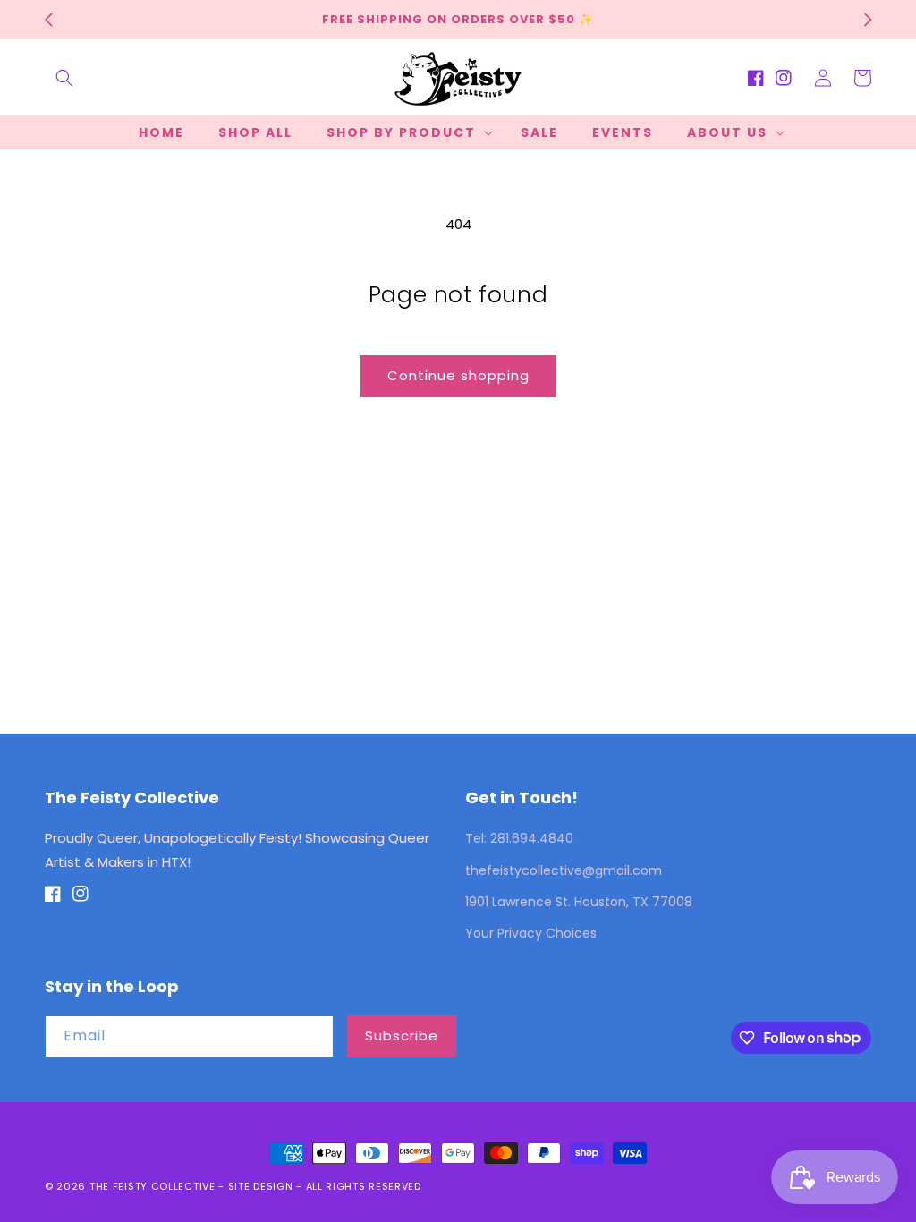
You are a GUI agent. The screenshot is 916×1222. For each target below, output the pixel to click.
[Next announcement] (867, 19)
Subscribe (401, 1035)
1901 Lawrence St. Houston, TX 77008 (578, 902)
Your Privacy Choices (531, 933)
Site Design (260, 1186)
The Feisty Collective (152, 1186)
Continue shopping (458, 375)
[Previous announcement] (48, 19)
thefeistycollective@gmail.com (563, 870)
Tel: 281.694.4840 (519, 838)
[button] (64, 78)
